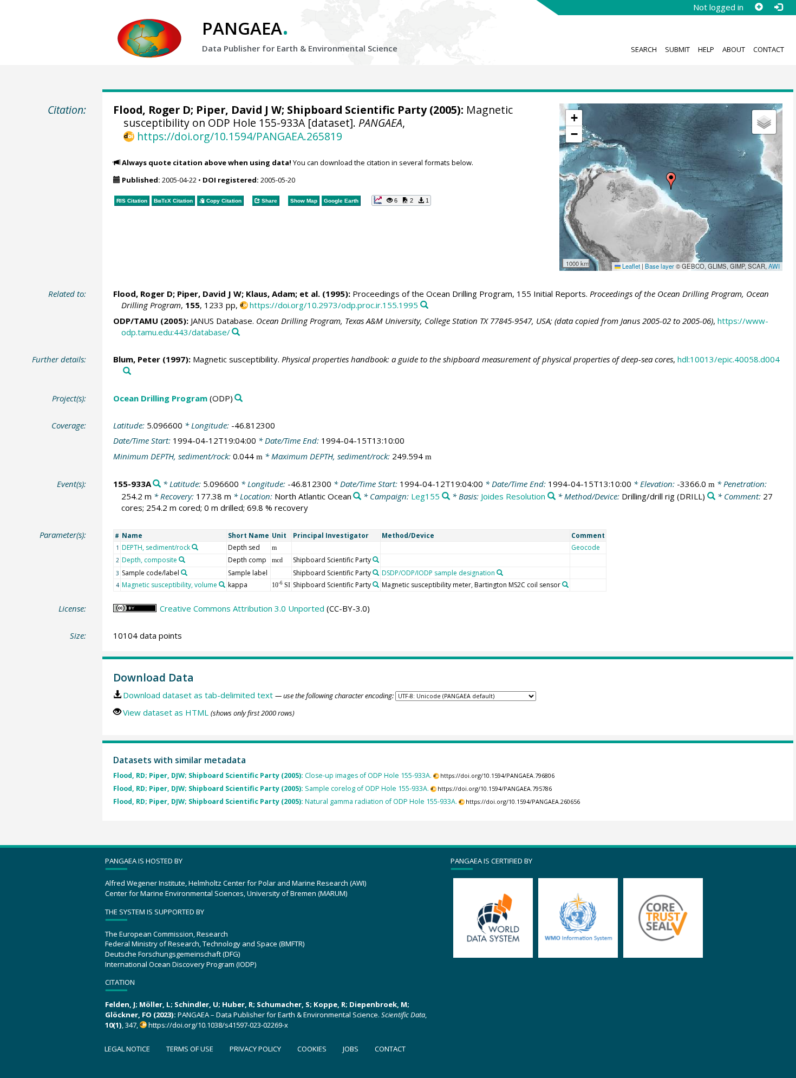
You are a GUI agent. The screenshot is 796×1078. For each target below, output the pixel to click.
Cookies (312, 1049)
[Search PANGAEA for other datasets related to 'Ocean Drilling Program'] (238, 398)
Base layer (659, 266)
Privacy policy (255, 1049)
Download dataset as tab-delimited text (198, 695)
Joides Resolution (513, 496)
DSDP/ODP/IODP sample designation (438, 572)
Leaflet (630, 266)
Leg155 (425, 496)
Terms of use (189, 1049)
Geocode (585, 547)
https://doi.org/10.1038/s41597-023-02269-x (218, 1025)
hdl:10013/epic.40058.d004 (728, 359)
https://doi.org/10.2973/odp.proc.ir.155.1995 (334, 305)
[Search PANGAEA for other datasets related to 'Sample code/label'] (184, 572)
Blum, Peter (136, 359)
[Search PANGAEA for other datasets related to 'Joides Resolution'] (551, 496)
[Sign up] (758, 7)
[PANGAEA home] (149, 27)
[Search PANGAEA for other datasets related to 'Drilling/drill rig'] (711, 496)
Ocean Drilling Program (160, 398)
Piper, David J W (239, 109)
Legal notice (127, 1049)
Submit (677, 49)
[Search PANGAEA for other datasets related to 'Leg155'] (446, 496)
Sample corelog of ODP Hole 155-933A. (271, 788)
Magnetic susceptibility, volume (169, 584)
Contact (768, 49)
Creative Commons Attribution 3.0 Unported (242, 608)
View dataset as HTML (165, 712)
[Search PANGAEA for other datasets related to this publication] (424, 305)
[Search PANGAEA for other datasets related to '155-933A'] (157, 484)
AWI (774, 266)
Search (644, 49)
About (733, 49)
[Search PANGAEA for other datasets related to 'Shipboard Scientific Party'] (376, 559)
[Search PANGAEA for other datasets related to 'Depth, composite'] (182, 559)
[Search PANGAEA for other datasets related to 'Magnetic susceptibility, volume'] (222, 584)
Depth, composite (149, 559)
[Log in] (778, 7)
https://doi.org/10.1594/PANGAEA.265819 (239, 136)
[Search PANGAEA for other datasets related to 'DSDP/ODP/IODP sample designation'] (500, 572)
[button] (671, 181)
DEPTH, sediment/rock (156, 547)
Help (706, 49)
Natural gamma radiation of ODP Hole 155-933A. (285, 801)
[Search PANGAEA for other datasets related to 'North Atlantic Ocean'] (357, 496)
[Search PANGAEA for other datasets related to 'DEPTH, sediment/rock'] (195, 547)
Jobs (350, 1049)
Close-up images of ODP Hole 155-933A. (272, 775)
